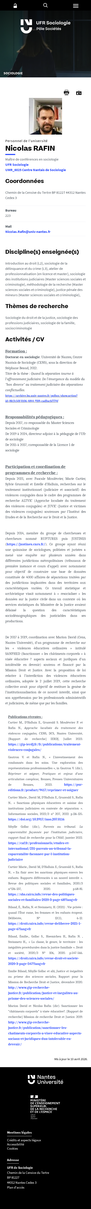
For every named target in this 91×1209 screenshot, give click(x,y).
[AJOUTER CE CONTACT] (78, 93)
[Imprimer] (66, 92)
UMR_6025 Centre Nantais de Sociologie (35, 170)
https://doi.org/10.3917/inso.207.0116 (36, 819)
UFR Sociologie (16, 164)
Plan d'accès (15, 1187)
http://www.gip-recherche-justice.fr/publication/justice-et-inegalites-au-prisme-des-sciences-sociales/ (43, 993)
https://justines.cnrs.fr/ (26, 544)
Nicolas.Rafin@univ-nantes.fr (27, 231)
